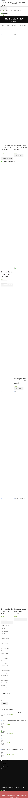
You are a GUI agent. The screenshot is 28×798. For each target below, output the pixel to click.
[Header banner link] (14, 399)
